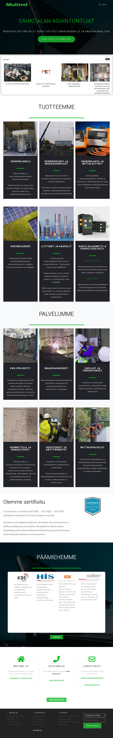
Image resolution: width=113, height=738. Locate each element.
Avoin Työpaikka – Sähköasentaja (74, 85)
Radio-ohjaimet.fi (91, 246)
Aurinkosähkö (20, 246)
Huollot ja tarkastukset (92, 369)
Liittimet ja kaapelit (56, 246)
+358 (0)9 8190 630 (56, 681)
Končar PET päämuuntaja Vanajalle (46, 85)
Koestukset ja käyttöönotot (56, 448)
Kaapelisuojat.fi (92, 248)
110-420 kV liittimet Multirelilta (17, 84)
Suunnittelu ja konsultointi (20, 448)
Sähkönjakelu (20, 161)
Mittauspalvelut (93, 447)
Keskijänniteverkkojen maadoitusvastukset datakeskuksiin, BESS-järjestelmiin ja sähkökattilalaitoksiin (103, 88)
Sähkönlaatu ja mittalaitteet (92, 162)
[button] (109, 59)
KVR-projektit (20, 368)
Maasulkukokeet (56, 368)
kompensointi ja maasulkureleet (56, 162)
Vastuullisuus (37, 730)
